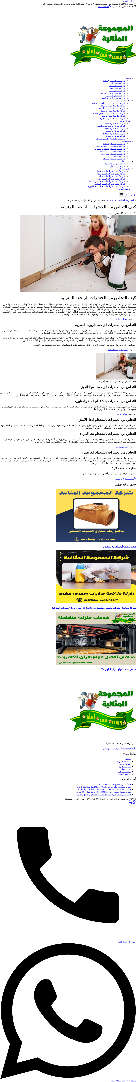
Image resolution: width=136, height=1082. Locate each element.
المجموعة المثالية (126, 200)
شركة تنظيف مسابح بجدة (114, 80)
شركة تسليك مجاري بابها (114, 156)
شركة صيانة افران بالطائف (113, 133)
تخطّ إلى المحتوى (128, 1)
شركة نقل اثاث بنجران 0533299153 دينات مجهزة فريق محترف (103, 794)
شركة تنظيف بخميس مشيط (113, 93)
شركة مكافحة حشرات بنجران (112, 118)
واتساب (118, 478)
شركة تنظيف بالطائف (115, 96)
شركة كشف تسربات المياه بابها (111, 176)
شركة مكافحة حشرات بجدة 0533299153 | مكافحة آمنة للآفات (104, 787)
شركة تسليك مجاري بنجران (113, 153)
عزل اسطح (126, 161)
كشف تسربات (124, 169)
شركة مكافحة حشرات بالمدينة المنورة (108, 103)
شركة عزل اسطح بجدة (115, 164)
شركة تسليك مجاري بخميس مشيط (110, 148)
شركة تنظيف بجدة (117, 91)
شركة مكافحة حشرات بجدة (113, 111)
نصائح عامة (112, 200)
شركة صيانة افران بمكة (115, 123)
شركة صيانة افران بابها (115, 136)
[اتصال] (130, 803)
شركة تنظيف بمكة (117, 85)
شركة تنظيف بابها (117, 83)
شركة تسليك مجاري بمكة (114, 159)
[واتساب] (134, 803)
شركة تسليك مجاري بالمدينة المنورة (109, 146)
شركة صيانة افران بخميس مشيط (110, 138)
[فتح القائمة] (121, 194)
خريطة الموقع (124, 189)
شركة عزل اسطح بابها (115, 166)
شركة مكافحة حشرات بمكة (113, 106)
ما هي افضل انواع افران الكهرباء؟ (118, 669)
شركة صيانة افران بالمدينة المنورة (110, 126)
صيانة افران (125, 121)
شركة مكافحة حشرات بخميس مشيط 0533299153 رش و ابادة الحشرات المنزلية (94, 607)
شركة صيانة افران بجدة (115, 128)
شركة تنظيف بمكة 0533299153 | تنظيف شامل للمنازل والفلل (104, 789)
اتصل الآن (129, 478)
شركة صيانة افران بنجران (114, 131)
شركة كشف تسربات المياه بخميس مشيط (107, 181)
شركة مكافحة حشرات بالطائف (111, 108)
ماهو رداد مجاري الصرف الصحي (119, 546)
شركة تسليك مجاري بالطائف (112, 151)
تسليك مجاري (122, 319)
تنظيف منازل (122, 447)
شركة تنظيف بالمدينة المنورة (112, 98)
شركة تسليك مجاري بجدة (114, 143)
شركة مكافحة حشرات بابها (113, 116)
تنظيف (128, 78)
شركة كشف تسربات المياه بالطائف (109, 184)
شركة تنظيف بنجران (116, 88)
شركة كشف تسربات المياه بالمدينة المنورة (106, 186)
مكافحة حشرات (124, 101)
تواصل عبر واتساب (111, 748)
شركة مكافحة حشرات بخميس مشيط (108, 113)
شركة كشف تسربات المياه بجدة (111, 179)
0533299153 (103, 6)
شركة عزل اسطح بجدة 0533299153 (115, 784)
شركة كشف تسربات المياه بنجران (110, 171)
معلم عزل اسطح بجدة (118, 349)
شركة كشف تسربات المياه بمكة (111, 174)
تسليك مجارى (125, 141)
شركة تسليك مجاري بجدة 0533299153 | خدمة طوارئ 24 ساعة (103, 792)
